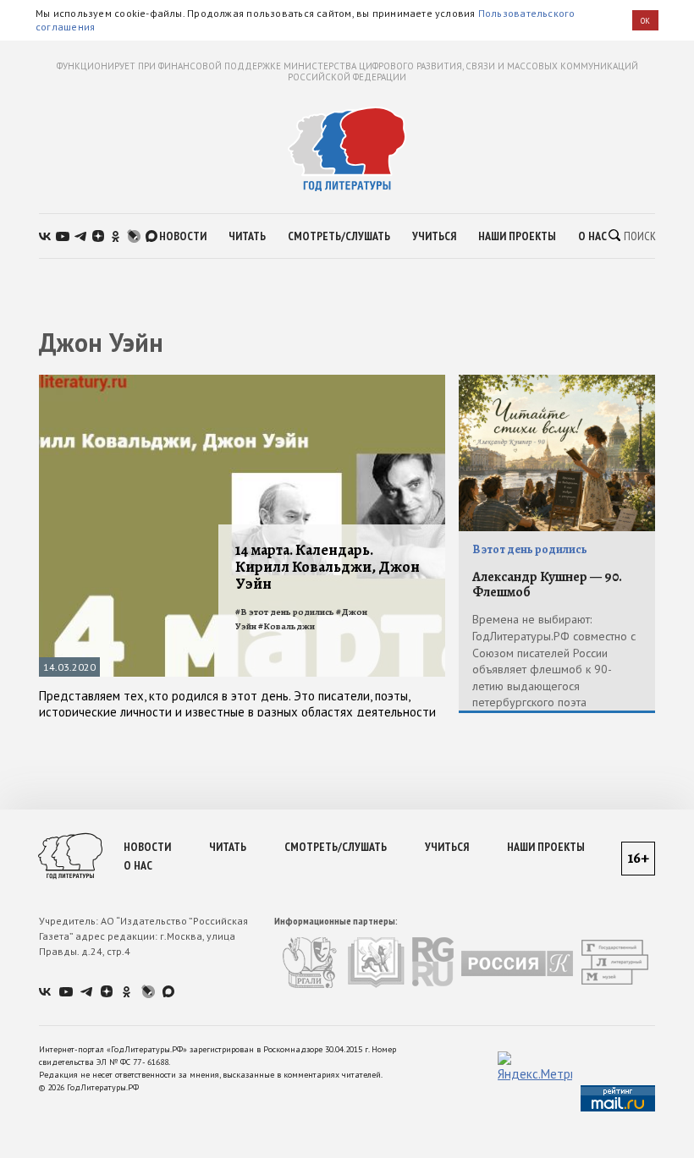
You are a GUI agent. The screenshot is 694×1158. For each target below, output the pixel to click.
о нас (592, 236)
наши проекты (517, 236)
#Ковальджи (286, 626)
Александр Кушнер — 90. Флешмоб (547, 585)
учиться (434, 236)
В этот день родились (529, 549)
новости (183, 236)
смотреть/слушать (339, 236)
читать (247, 236)
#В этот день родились (284, 612)
